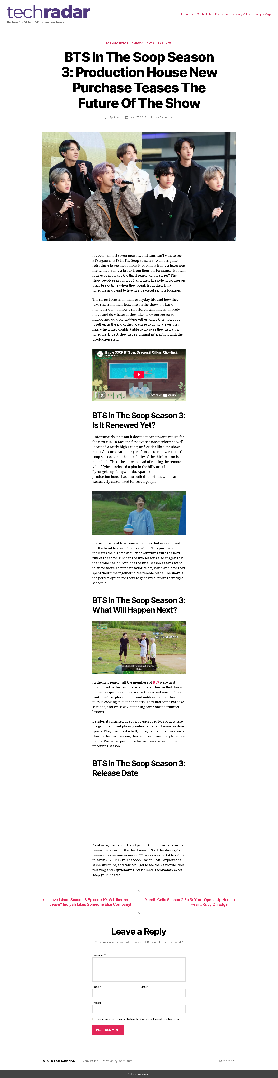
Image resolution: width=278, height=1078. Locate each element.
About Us (187, 14)
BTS (156, 682)
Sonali (116, 117)
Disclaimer (222, 14)
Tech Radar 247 (65, 1061)
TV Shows (165, 42)
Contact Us (204, 14)
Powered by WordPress (117, 1061)
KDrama (137, 42)
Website (97, 1002)
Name (96, 987)
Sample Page (263, 14)
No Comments (164, 117)
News (150, 42)
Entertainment (117, 42)
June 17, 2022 (138, 117)
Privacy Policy (241, 14)
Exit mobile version (139, 1074)
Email (145, 987)
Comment (99, 955)
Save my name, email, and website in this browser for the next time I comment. (138, 1019)
